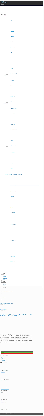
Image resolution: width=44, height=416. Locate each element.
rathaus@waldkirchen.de (4, 2)
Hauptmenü (1, 12)
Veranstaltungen (3, 360)
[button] (2, 352)
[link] (7, 287)
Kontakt (2, 3)
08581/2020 (2, 1)
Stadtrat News (3, 358)
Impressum (2, 4)
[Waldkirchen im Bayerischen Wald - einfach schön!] (20, 11)
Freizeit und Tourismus (4, 359)
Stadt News (2, 357)
